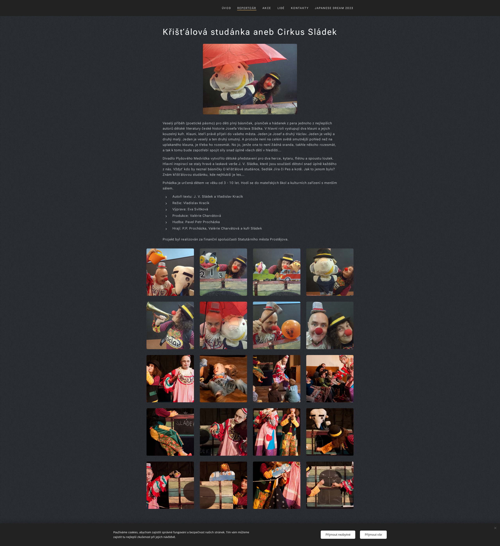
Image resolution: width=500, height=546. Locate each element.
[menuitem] (227, 8)
